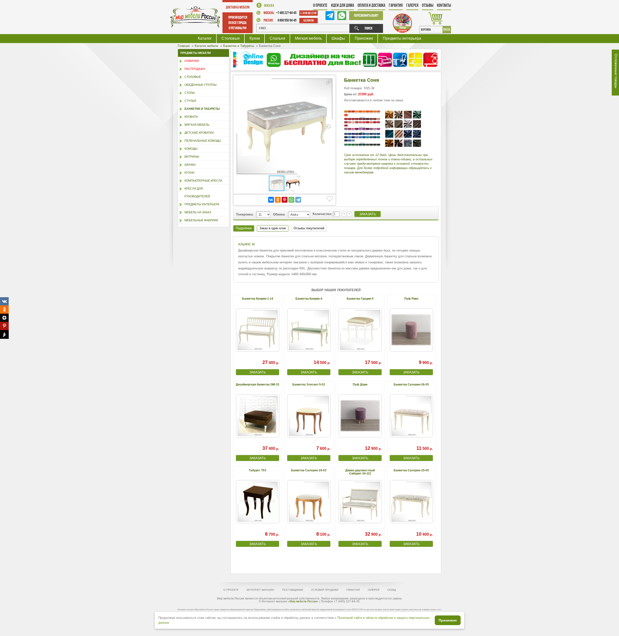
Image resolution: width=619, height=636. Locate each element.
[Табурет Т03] (257, 502)
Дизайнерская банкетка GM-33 (257, 384)
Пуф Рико (411, 298)
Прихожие (364, 38)
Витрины (191, 156)
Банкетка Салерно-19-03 (308, 470)
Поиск (369, 28)
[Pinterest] (284, 200)
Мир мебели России (303, 601)
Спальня (277, 38)
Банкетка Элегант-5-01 (308, 384)
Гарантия (396, 5)
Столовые (230, 38)
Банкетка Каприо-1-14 (257, 298)
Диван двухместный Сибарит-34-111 (360, 472)
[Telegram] (298, 200)
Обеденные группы (200, 85)
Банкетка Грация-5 (360, 298)
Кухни (255, 38)
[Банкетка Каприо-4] (309, 330)
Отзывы (427, 5)
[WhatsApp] (291, 200)
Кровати (191, 116)
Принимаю (448, 620)
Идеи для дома (342, 5)
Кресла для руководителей (197, 192)
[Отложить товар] (329, 199)
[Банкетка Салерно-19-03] (309, 502)
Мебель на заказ (197, 212)
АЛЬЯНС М (246, 244)
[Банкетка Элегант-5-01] (309, 416)
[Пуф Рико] (411, 330)
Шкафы (338, 38)
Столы (189, 93)
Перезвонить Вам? (366, 15)
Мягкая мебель (308, 38)
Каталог (205, 38)
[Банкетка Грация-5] (360, 330)
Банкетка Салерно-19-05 (411, 470)
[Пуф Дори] (360, 416)
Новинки (191, 61)
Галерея (412, 5)
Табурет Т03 (257, 470)
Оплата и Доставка (371, 5)
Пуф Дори (360, 384)
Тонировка (244, 214)
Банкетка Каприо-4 (308, 298)
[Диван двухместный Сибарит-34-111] (360, 502)
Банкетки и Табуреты (202, 109)
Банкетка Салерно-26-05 (411, 384)
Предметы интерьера (402, 38)
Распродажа (194, 69)
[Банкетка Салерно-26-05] (411, 416)
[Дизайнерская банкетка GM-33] (257, 416)
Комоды (191, 148)
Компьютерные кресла (203, 180)
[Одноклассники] (278, 200)
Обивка (279, 214)
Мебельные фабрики (201, 220)
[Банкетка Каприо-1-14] (257, 330)
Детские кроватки (199, 132)
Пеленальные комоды (202, 140)
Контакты (444, 5)
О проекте (320, 5)
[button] (329, 82)
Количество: (323, 214)
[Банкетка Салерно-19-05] (411, 502)
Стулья (190, 101)
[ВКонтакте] (271, 200)
